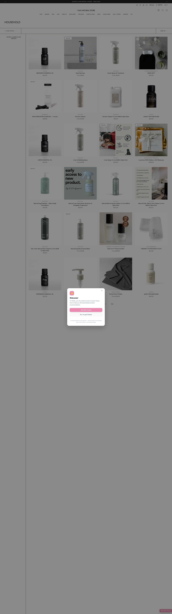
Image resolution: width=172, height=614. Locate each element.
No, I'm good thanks (86, 314)
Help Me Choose (86, 310)
